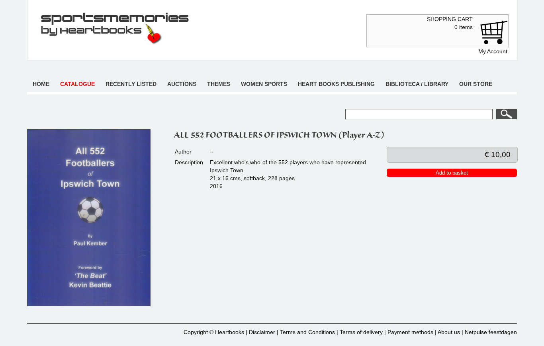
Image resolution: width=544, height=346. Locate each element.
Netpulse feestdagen (491, 332)
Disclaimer (262, 332)
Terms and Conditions (307, 332)
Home (41, 84)
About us (449, 332)
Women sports (264, 84)
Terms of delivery (361, 332)
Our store (475, 84)
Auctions (181, 84)
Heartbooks (229, 332)
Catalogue (77, 84)
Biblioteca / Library (416, 84)
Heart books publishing (336, 84)
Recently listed (131, 84)
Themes (218, 84)
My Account (492, 51)
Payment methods (410, 332)
